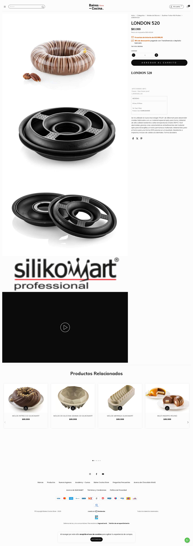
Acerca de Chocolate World (144, 482)
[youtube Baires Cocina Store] (103, 474)
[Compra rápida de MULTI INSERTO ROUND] (167, 408)
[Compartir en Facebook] (133, 138)
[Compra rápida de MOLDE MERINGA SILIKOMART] (120, 408)
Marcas (40, 482)
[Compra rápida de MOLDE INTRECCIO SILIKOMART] (26, 408)
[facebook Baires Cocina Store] (96, 474)
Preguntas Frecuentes (121, 482)
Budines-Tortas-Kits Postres (171, 15)
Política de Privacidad (118, 490)
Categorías (141, 15)
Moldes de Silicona (153, 15)
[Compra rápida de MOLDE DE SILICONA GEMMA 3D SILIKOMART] (73, 408)
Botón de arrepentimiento (119, 523)
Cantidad (134, 51)
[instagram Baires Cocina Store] (90, 474)
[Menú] (5, 7)
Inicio (133, 15)
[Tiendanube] (97, 512)
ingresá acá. (102, 523)
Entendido (96, 539)
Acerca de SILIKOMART (75, 490)
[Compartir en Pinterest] (141, 138)
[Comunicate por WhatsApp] (187, 540)
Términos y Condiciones (96, 490)
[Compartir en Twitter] (137, 138)
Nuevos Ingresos (65, 482)
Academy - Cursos (82, 482)
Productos (51, 482)
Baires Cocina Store (101, 482)
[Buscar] (42, 7)
